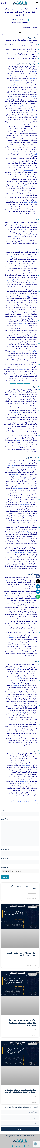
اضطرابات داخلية (19, 225)
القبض (19, 440)
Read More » (32, 893)
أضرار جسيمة (33, 792)
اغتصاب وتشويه (28, 170)
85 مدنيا (11, 637)
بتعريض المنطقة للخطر (17, 712)
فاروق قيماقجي (16, 685)
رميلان (15, 392)
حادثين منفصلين (23, 781)
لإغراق (35, 71)
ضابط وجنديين (17, 80)
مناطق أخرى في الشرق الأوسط (22, 552)
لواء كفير (10, 99)
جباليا (10, 76)
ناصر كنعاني (23, 369)
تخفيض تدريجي (24, 504)
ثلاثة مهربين (14, 236)
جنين (13, 89)
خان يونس (32, 78)
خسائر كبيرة (23, 105)
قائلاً (36, 117)
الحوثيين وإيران (15, 474)
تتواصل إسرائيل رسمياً (30, 202)
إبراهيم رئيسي (28, 296)
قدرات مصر (33, 625)
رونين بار (20, 669)
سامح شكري (9, 580)
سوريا (33, 234)
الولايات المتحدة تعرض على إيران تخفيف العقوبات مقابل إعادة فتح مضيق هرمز (22, 1022)
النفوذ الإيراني (24, 229)
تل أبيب (32, 110)
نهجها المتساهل (23, 479)
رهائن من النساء (28, 186)
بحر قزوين (16, 351)
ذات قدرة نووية (10, 85)
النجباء (16, 412)
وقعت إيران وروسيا (21, 323)
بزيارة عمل (26, 532)
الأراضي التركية (17, 678)
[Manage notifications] (35, 1143)
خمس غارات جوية (18, 488)
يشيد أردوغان (27, 735)
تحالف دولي (10, 257)
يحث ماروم (25, 765)
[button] (37, 3)
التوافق (35, 351)
